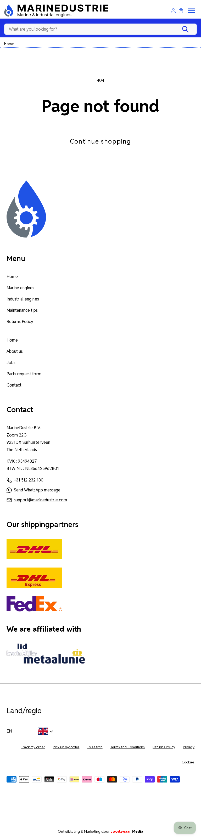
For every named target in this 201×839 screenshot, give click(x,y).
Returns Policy (20, 321)
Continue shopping (100, 141)
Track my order (33, 747)
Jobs (11, 362)
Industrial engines (23, 299)
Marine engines (20, 288)
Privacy (188, 747)
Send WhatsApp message (37, 490)
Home (9, 43)
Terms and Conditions (127, 747)
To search (94, 747)
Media (126, 831)
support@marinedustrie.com (40, 500)
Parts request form (24, 374)
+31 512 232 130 (28, 480)
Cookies (188, 762)
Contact (14, 385)
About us (15, 351)
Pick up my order (66, 747)
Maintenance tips (22, 310)
